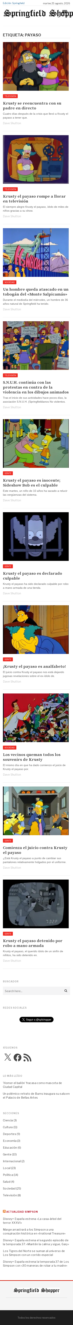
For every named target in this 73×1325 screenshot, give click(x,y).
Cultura (8, 1127)
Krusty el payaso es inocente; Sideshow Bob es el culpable (31, 483)
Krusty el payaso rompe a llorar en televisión (34, 199)
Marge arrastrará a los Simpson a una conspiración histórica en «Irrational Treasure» (34, 1231)
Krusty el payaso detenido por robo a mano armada (32, 943)
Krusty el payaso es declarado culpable (32, 576)
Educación (10, 1147)
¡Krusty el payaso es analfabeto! (34, 666)
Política (8, 1174)
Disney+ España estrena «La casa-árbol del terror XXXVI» (32, 1220)
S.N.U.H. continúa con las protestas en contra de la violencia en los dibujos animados (36, 387)
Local (7, 1168)
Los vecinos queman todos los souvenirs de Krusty (32, 757)
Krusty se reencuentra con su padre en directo (32, 106)
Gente (7, 473)
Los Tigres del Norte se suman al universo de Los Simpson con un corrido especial (34, 1252)
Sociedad (9, 282)
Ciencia (8, 1120)
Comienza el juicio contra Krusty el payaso (35, 850)
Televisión (10, 96)
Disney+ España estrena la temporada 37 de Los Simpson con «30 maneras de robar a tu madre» (36, 1263)
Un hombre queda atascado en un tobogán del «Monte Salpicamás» (36, 292)
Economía (10, 1140)
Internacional (12, 1161)
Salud (6, 1181)
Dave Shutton (12, 123)
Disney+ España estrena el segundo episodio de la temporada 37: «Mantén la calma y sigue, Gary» (36, 1242)
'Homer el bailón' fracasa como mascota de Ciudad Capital (32, 1084)
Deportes (9, 1134)
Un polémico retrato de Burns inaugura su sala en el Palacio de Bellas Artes (36, 1095)
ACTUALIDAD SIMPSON (22, 1211)
